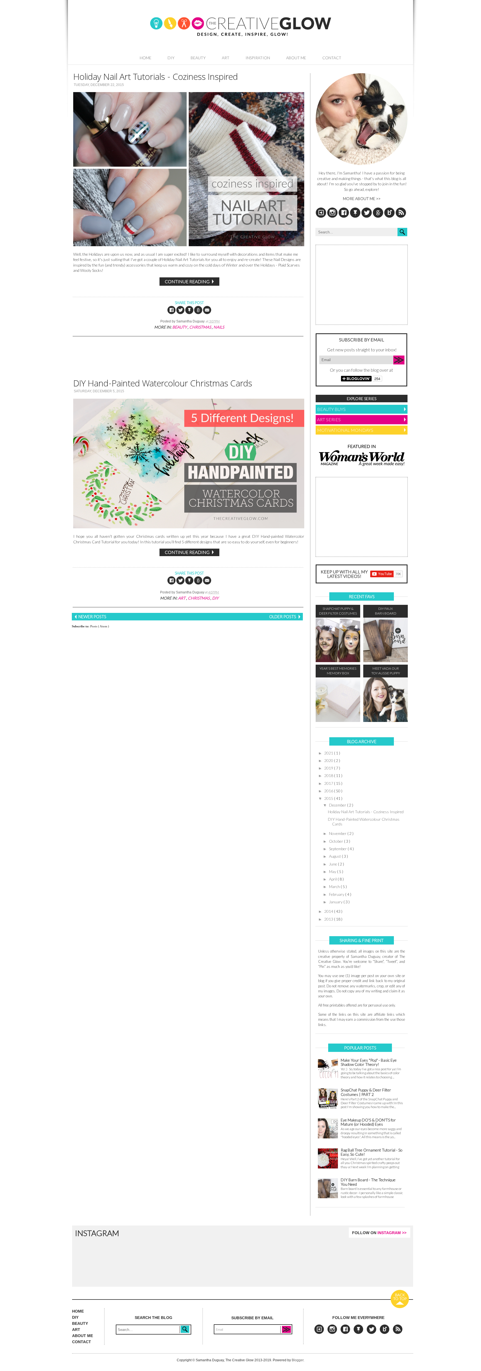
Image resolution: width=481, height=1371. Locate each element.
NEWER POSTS (92, 616)
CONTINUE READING (187, 281)
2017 (329, 783)
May (333, 871)
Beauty (198, 57)
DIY (171, 57)
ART (76, 1329)
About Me (296, 57)
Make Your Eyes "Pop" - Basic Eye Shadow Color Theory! (369, 1062)
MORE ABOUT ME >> (362, 198)
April (333, 879)
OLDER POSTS (283, 616)
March (335, 886)
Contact (331, 57)
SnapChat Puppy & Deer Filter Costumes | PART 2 (366, 1092)
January (336, 901)
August (335, 856)
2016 (329, 790)
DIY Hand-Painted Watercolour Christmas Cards (162, 384)
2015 (329, 798)
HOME (78, 1311)
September (338, 848)
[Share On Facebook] (171, 313)
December (338, 805)
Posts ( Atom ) (99, 626)
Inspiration (258, 57)
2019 (329, 768)
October (336, 841)
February (337, 894)
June (333, 864)
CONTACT (81, 1342)
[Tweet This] (180, 313)
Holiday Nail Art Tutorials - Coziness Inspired (155, 78)
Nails (218, 327)
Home (145, 57)
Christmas (200, 327)
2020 (329, 760)
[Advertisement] (187, 356)
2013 (329, 919)
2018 (329, 775)
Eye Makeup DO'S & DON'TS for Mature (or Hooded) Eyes (368, 1122)
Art (225, 57)
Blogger (297, 1360)
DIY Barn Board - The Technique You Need (368, 1182)
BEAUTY (80, 1323)
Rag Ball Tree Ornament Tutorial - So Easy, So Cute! (372, 1152)
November (338, 833)
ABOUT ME (82, 1335)
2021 (329, 753)
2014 (329, 911)
